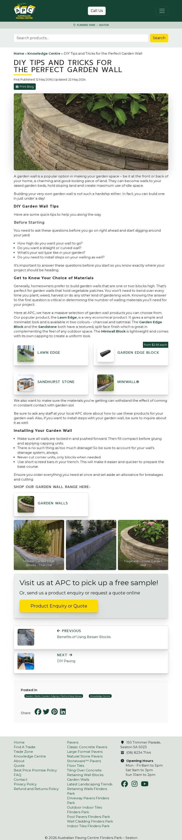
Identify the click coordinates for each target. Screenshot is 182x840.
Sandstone (47, 327)
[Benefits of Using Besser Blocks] (26, 637)
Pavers (72, 742)
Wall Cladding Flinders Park (90, 821)
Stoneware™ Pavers (84, 761)
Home (19, 53)
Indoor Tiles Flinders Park (88, 826)
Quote (19, 765)
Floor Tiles (75, 765)
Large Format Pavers (85, 752)
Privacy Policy (25, 784)
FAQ (17, 775)
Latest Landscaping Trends (89, 784)
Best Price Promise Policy (35, 770)
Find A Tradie (25, 747)
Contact (20, 779)
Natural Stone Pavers (85, 756)
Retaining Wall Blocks (85, 775)
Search (159, 38)
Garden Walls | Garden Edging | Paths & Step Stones (54, 696)
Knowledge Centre (44, 53)
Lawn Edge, (67, 317)
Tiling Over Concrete (84, 770)
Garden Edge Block (138, 352)
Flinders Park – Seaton (92, 25)
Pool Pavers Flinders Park (88, 817)
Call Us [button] (97, 11)
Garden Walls (53, 503)
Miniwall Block (113, 331)
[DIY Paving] (26, 661)
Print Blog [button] (27, 86)
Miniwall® (128, 381)
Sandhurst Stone (56, 381)
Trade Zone (23, 752)
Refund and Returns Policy (36, 789)
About (19, 761)
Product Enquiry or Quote (58, 606)
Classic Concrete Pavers (87, 747)
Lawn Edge (49, 352)
